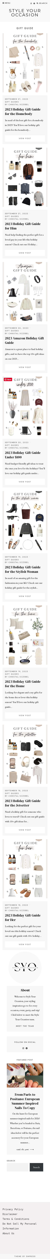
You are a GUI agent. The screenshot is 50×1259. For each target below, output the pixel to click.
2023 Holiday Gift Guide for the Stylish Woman (23, 569)
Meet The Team (25, 1026)
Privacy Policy (13, 1209)
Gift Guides (12, 102)
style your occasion (25, 12)
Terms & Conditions (16, 1219)
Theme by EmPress (25, 1256)
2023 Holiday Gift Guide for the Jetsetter (23, 803)
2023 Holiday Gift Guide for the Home (23, 683)
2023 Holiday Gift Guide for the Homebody (23, 111)
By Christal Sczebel (17, 104)
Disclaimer (10, 1214)
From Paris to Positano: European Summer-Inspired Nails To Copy (25, 1101)
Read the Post (23, 1149)
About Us (8, 1233)
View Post (25, 138)
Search (11, 1160)
